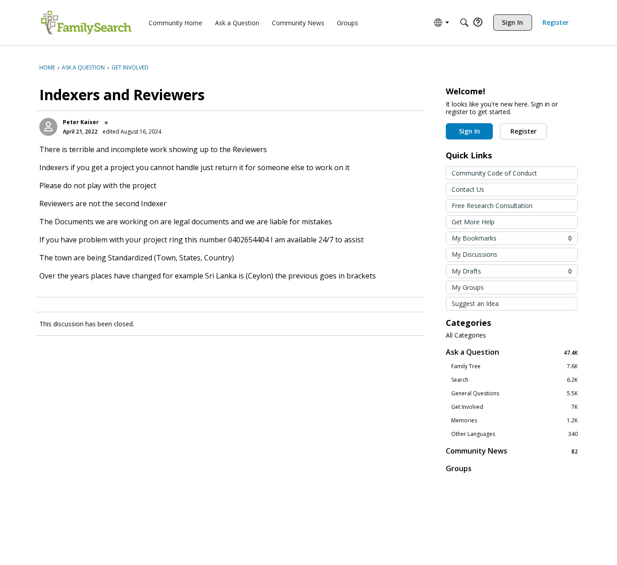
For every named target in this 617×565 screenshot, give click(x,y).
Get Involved (514, 407)
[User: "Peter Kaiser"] (48, 127)
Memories (514, 421)
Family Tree (514, 366)
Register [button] (523, 131)
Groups (459, 468)
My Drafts (512, 271)
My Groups (468, 287)
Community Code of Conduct (494, 173)
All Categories (466, 335)
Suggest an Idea (475, 303)
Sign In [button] (469, 131)
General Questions (514, 393)
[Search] (464, 22)
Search (514, 380)
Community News (512, 451)
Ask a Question (512, 352)
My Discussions (474, 254)
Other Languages (514, 434)
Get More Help (473, 222)
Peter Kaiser (81, 122)
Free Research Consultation (492, 205)
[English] (86, 22)
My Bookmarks (512, 238)
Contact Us (468, 189)
